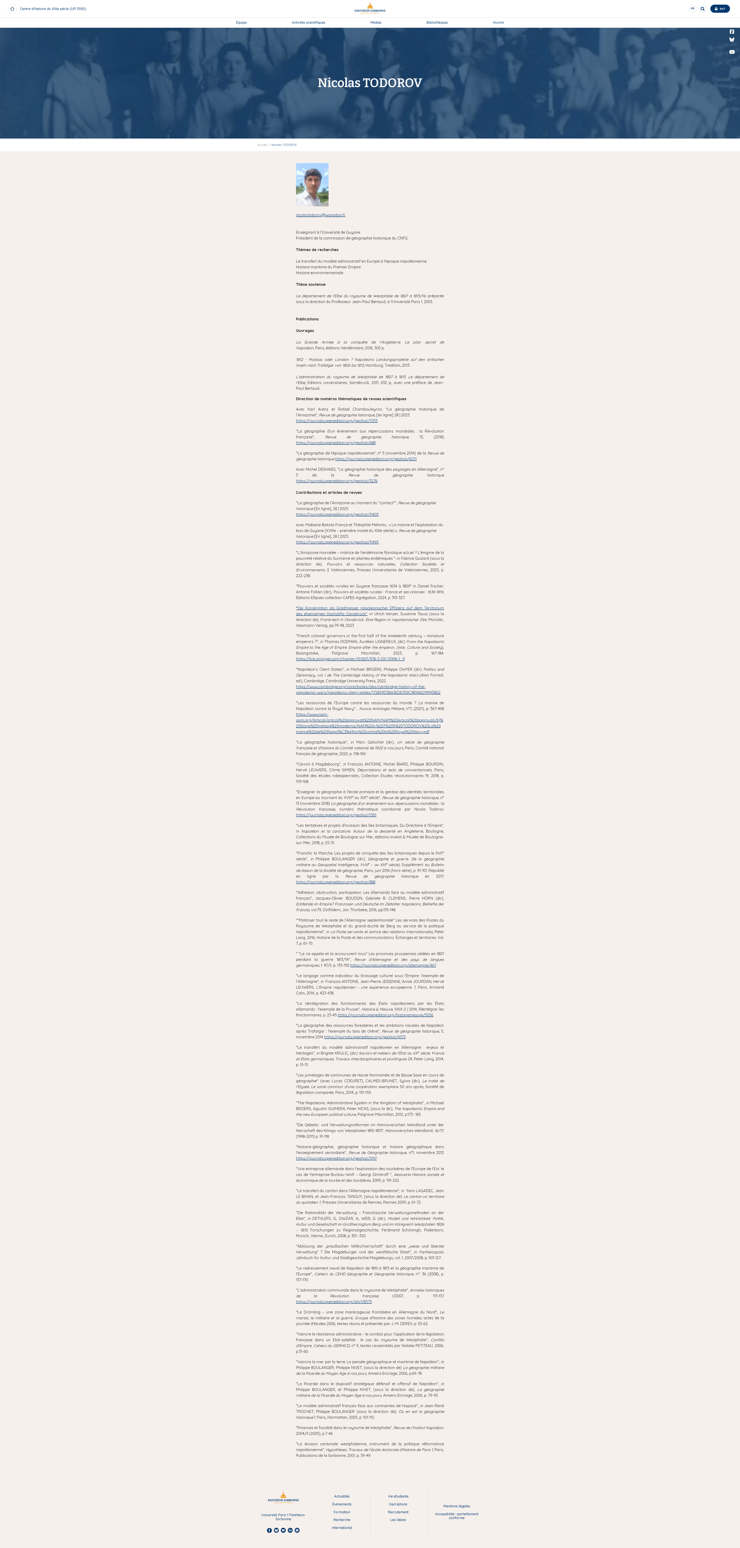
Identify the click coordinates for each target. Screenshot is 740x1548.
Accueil (262, 145)
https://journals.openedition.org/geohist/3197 (336, 1158)
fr (693, 9)
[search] (702, 9)
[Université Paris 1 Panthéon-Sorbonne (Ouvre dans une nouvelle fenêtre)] (370, 9)
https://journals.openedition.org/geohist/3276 (337, 480)
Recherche (341, 1520)
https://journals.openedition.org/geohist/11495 (337, 542)
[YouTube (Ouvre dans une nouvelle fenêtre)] (732, 52)
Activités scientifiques (308, 22)
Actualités (342, 1496)
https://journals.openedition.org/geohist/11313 (337, 420)
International (342, 1528)
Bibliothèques (437, 22)
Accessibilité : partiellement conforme (456, 1516)
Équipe (241, 22)
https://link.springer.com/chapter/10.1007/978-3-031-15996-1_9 (350, 658)
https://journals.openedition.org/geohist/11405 (337, 514)
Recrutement (398, 1512)
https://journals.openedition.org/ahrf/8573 (334, 1301)
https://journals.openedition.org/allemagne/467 (393, 965)
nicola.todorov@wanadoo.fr (321, 215)
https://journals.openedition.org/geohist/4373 (365, 1037)
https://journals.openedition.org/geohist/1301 (336, 815)
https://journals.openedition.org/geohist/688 (336, 442)
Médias (375, 22)
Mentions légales (456, 1506)
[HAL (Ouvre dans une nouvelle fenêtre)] (732, 60)
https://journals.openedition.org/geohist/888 (335, 882)
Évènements (342, 1504)
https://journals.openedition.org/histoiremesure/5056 (385, 1015)
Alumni (498, 22)
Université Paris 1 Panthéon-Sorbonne (283, 1517)
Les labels (398, 1520)
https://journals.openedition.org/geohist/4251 (376, 458)
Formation (342, 1512)
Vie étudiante (398, 1496)
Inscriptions (398, 1504)
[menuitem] (241, 22)
